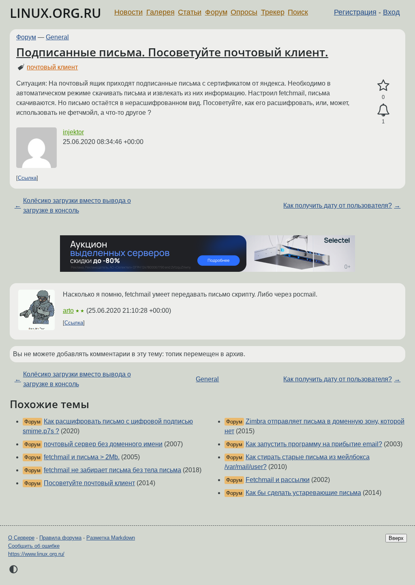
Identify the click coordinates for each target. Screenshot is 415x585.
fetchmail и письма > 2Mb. (82, 457)
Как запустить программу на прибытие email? (314, 444)
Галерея (160, 12)
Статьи (189, 12)
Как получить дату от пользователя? (337, 205)
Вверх (396, 538)
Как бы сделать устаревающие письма (303, 492)
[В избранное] (383, 85)
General (57, 37)
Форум (216, 12)
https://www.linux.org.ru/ (36, 554)
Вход (391, 12)
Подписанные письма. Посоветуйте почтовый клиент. (172, 52)
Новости (128, 12)
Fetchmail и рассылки (278, 479)
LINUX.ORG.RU (55, 13)
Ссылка (27, 178)
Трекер (273, 12)
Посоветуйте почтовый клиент (89, 483)
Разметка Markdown (110, 538)
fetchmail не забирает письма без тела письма (112, 470)
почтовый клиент (52, 67)
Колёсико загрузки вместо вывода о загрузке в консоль (77, 205)
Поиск (298, 12)
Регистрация (355, 12)
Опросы (244, 12)
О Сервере (21, 538)
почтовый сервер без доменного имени (103, 444)
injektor (73, 132)
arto (68, 310)
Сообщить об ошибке (34, 546)
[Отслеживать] (383, 110)
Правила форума (60, 538)
